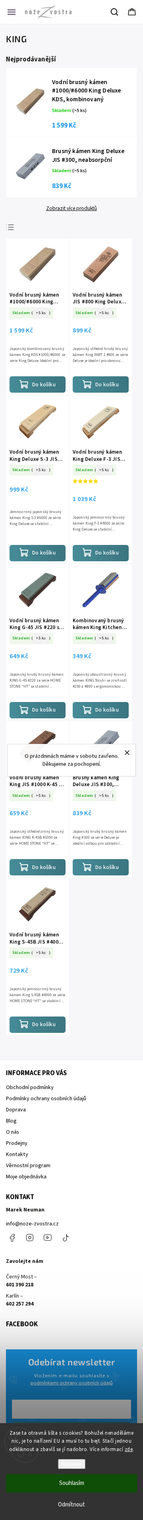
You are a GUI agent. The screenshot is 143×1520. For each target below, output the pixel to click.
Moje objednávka (26, 1177)
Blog (11, 1121)
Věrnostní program (28, 1166)
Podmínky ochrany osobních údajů (46, 1099)
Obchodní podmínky (30, 1087)
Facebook (12, 1238)
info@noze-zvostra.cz (32, 1224)
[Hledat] (114, 12)
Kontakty (17, 1154)
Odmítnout (71, 1504)
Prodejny (16, 1143)
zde (129, 1449)
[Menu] (11, 12)
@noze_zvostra (66, 1238)
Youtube (48, 1238)
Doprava (16, 1110)
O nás (12, 1132)
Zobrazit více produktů (71, 208)
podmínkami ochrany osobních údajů (72, 1382)
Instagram (30, 1238)
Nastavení (71, 1464)
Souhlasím (71, 1483)
